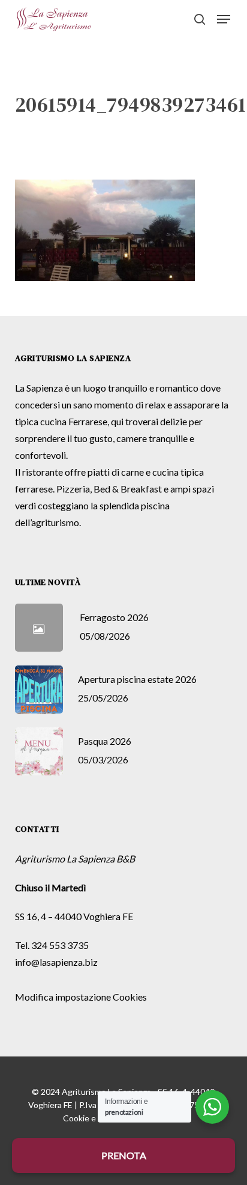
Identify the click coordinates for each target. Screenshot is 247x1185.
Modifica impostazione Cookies (81, 996)
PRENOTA (123, 1155)
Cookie (76, 1118)
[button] (223, 19)
